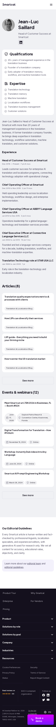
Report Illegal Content (39, 678)
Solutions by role (11, 626)
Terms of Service (38, 673)
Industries (7, 650)
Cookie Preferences (11, 667)
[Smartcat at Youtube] (48, 700)
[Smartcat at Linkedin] (48, 695)
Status (5, 678)
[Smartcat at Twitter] (43, 700)
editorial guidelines (13, 567)
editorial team (34, 563)
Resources (8, 658)
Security (33, 667)
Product (6, 619)
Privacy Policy (8, 673)
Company (7, 642)
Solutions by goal (11, 634)
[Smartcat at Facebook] (43, 695)
